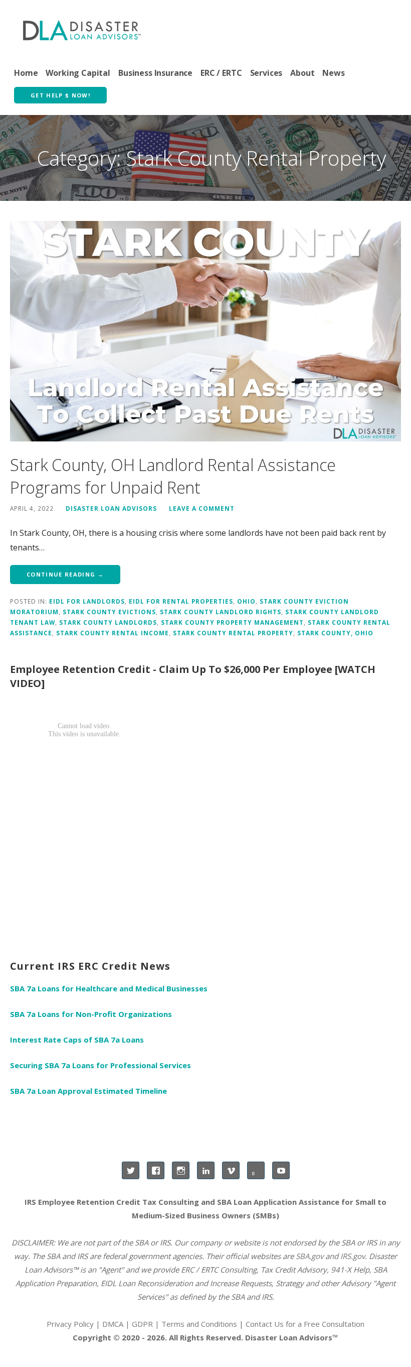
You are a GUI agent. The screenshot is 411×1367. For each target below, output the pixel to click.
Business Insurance (155, 72)
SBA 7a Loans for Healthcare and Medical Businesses (109, 988)
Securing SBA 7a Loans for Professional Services (100, 1065)
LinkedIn (206, 1170)
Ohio (246, 601)
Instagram (180, 1170)
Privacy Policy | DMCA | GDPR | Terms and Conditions (142, 1324)
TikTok (256, 1170)
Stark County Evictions (109, 612)
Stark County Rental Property (233, 633)
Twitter (130, 1170)
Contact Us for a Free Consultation (305, 1324)
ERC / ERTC (221, 72)
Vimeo (231, 1170)
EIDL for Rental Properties (181, 601)
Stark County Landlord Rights (220, 612)
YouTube (281, 1170)
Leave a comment (202, 508)
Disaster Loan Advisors (111, 508)
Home (26, 72)
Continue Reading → (65, 574)
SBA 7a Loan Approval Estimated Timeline (88, 1091)
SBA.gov (309, 1256)
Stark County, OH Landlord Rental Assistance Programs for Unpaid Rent (173, 476)
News (333, 72)
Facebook (155, 1170)
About (302, 72)
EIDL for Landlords (87, 601)
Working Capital (78, 72)
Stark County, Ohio (335, 633)
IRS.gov (352, 1256)
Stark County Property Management (232, 622)
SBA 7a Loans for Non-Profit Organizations (91, 1014)
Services (266, 72)
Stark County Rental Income (112, 633)
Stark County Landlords (108, 622)
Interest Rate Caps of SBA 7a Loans (77, 1040)
